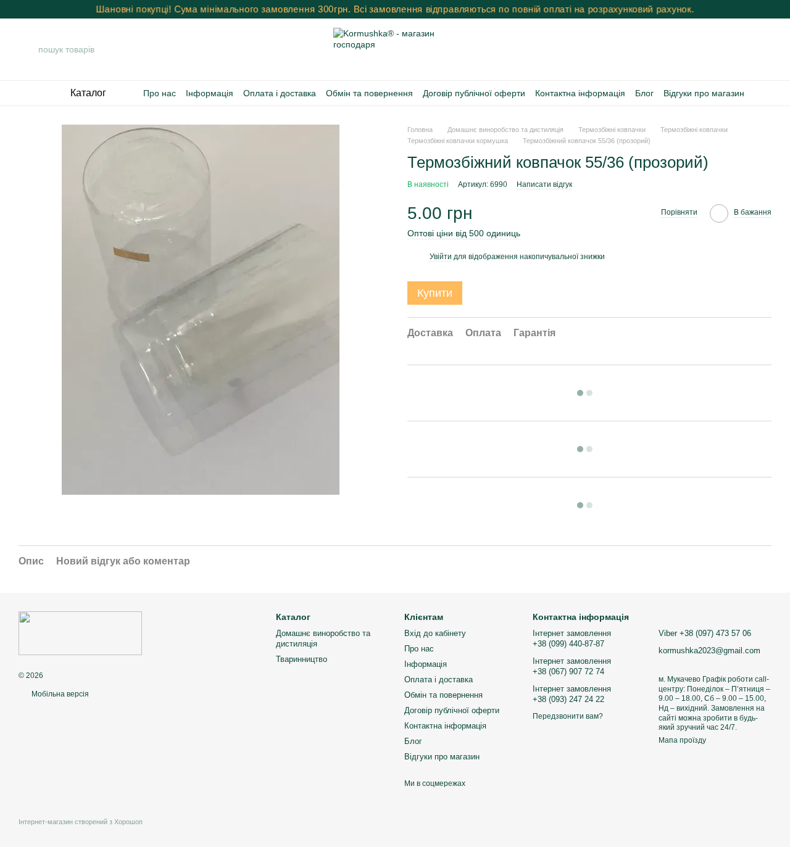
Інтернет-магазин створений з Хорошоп (81, 821)
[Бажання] (729, 49)
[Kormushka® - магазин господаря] (80, 633)
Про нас (159, 93)
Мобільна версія (59, 694)
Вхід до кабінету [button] (435, 633)
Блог (644, 93)
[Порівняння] (697, 49)
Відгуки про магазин (703, 93)
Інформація (209, 93)
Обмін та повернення (369, 93)
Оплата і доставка (279, 93)
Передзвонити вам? (568, 716)
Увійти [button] (441, 256)
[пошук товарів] (28, 49)
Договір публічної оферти (474, 93)
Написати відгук (544, 184)
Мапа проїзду (682, 740)
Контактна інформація (580, 93)
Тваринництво (301, 659)
